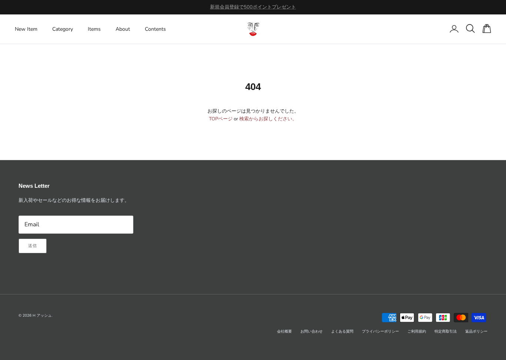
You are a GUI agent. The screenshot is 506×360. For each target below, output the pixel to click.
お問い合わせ (311, 331)
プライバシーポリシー (380, 331)
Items (94, 29)
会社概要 (284, 331)
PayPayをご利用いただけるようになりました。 (253, 10)
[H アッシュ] (253, 29)
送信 (32, 246)
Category (62, 29)
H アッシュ (42, 315)
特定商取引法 (446, 331)
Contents (155, 29)
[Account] (453, 28)
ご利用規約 (416, 331)
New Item (26, 29)
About (123, 29)
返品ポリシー (476, 331)
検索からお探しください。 (268, 119)
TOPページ (221, 119)
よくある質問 (342, 331)
